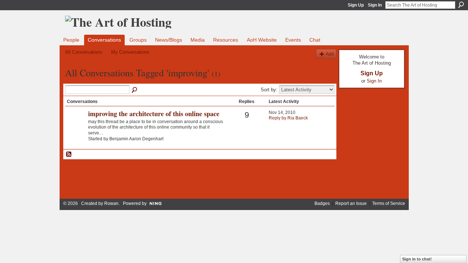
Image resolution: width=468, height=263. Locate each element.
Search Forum (135, 90)
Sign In (375, 5)
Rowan (111, 203)
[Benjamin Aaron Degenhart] (75, 126)
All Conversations (83, 52)
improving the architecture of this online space (153, 113)
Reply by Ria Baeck (288, 118)
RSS (69, 154)
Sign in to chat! (417, 259)
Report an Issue (351, 203)
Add (330, 54)
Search (461, 4)
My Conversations (130, 52)
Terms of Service (388, 203)
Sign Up (356, 5)
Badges (322, 203)
